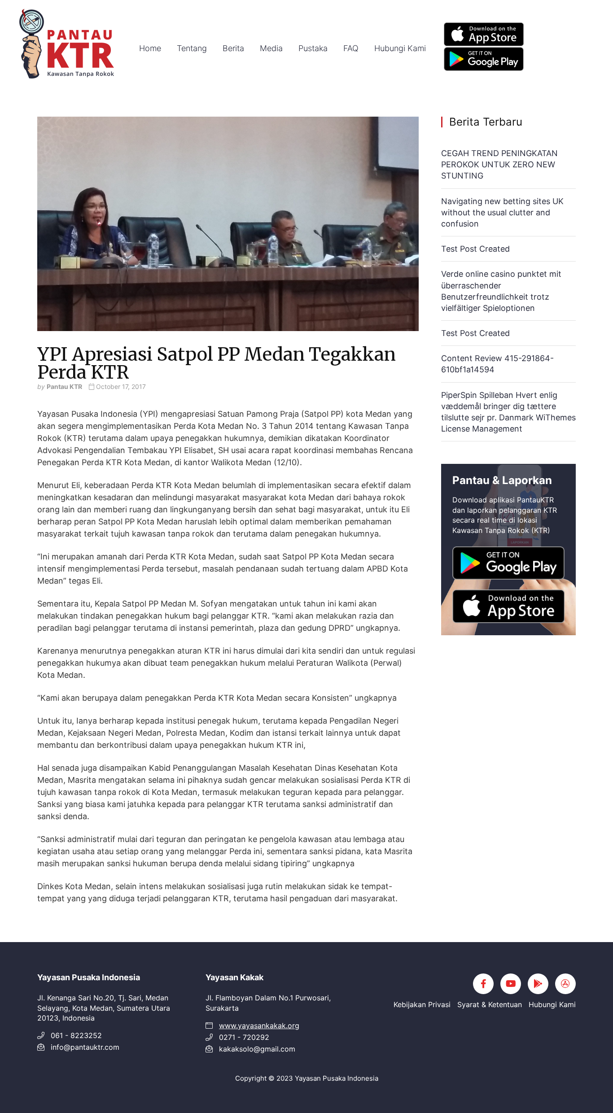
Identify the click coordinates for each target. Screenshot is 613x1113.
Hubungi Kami (400, 48)
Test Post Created (475, 248)
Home (150, 48)
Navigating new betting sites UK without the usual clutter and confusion (502, 212)
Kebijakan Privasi (422, 1004)
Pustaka (313, 48)
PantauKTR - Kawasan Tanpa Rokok (67, 45)
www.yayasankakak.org (259, 1025)
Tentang (192, 48)
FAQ (351, 48)
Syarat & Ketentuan (489, 1004)
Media (271, 48)
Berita (233, 48)
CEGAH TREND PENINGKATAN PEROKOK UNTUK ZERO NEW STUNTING (499, 164)
